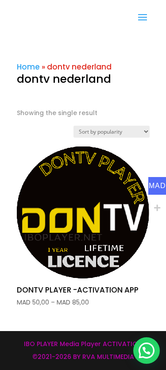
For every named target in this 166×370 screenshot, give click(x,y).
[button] (146, 350)
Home (28, 67)
